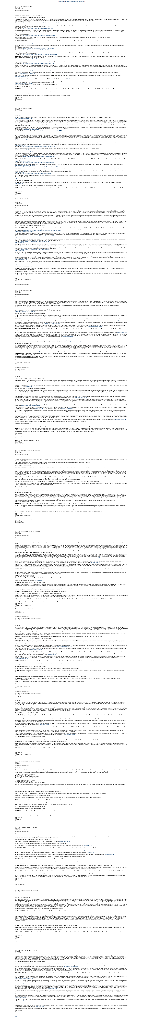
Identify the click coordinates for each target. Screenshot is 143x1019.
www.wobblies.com (44, 724)
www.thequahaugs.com (36, 649)
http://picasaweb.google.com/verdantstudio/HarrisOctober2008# (37, 151)
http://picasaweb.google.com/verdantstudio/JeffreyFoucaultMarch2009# (39, 35)
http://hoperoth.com (19, 172)
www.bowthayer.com (75, 577)
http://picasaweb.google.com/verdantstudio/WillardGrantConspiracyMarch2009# (41, 23)
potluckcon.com (28, 386)
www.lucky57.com (91, 852)
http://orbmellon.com (19, 242)
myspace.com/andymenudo (81, 397)
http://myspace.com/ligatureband (72, 340)
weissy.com (61, 1)
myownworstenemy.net (120, 419)
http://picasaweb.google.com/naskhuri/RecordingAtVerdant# (38, 49)
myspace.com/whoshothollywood (46, 394)
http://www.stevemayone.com (21, 178)
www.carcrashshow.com (64, 841)
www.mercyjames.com (23, 1000)
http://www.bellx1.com (20, 145)
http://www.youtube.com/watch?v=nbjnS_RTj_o (25, 83)
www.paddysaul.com (39, 580)
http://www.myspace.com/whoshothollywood (25, 165)
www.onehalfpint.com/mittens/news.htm (24, 978)
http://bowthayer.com (27, 330)
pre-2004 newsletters (79, 1)
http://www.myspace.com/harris (22, 149)
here (72, 970)
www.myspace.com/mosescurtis (64, 646)
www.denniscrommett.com (39, 579)
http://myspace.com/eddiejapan (95, 326)
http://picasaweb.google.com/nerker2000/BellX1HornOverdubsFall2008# (39, 146)
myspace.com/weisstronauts (67, 408)
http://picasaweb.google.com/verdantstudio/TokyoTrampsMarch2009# (38, 63)
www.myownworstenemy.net (21, 658)
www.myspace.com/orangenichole (118, 663)
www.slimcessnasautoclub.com (71, 966)
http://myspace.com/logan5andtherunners (24, 231)
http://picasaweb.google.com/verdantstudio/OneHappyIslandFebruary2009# (40, 54)
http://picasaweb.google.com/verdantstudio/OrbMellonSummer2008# (38, 162)
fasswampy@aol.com (52, 988)
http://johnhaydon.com (122, 332)
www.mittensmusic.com (70, 734)
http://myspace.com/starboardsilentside (24, 237)
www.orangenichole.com (20, 997)
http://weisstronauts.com (67, 336)
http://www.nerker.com (20, 183)
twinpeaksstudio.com (20, 383)
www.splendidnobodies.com (88, 850)
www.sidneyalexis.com (64, 974)
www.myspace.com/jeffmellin (95, 557)
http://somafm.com (42, 351)
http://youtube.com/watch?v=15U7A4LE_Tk (25, 311)
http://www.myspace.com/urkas (74, 78)
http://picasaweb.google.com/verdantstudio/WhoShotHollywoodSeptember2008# (41, 166)
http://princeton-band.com (121, 320)
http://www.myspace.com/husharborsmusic (27, 73)
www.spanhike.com (88, 845)
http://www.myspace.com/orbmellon (23, 161)
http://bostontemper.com (70, 316)
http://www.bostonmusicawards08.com (23, 118)
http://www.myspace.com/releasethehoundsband (28, 58)
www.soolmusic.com (51, 654)
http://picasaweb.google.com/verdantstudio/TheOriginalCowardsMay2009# (39, 43)
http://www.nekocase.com (21, 259)
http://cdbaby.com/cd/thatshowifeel (31, 129)
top (16, 1016)
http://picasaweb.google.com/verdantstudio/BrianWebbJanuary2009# (38, 70)
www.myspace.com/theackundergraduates (30, 405)
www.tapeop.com (40, 1006)
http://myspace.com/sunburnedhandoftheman (25, 264)
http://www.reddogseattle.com (21, 76)
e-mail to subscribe (69, 1)
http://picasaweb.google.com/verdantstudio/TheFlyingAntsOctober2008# (39, 156)
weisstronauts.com (39, 408)
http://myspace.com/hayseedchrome (52, 323)
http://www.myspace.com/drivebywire (23, 139)
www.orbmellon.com (95, 562)
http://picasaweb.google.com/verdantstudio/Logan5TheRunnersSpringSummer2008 (42, 230)
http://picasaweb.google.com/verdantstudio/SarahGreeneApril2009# (38, 28)
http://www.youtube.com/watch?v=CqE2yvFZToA (51, 130)
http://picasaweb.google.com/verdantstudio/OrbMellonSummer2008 (36, 241)
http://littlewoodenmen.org (75, 341)
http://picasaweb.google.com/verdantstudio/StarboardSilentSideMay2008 (37, 235)
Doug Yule (53, 542)
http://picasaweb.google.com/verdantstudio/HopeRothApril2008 (37, 173)
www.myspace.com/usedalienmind (111, 660)
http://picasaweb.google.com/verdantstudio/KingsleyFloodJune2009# (38, 48)
